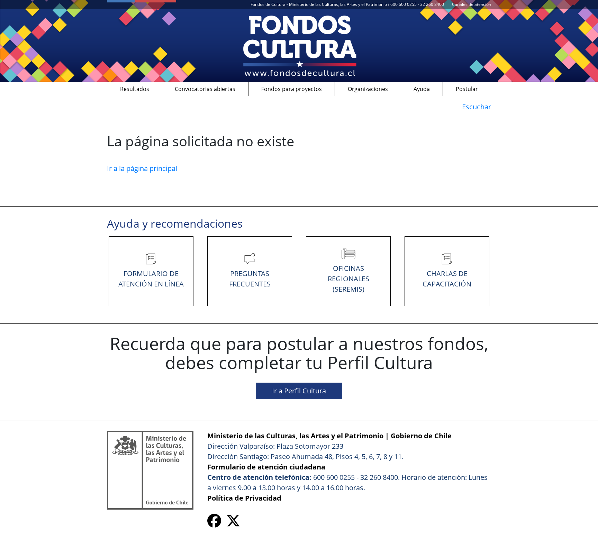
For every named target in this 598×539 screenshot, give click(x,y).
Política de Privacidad (244, 498)
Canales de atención (471, 4)
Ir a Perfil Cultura (299, 390)
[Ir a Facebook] (214, 523)
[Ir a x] (233, 523)
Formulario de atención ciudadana (266, 467)
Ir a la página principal (142, 168)
